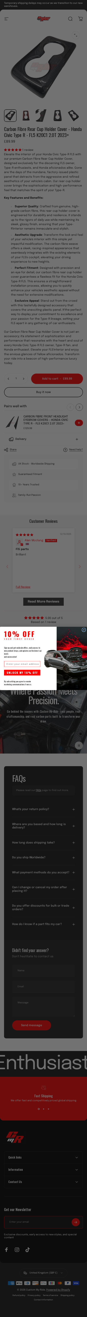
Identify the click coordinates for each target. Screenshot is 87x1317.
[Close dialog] (84, 630)
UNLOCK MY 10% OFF (22, 673)
